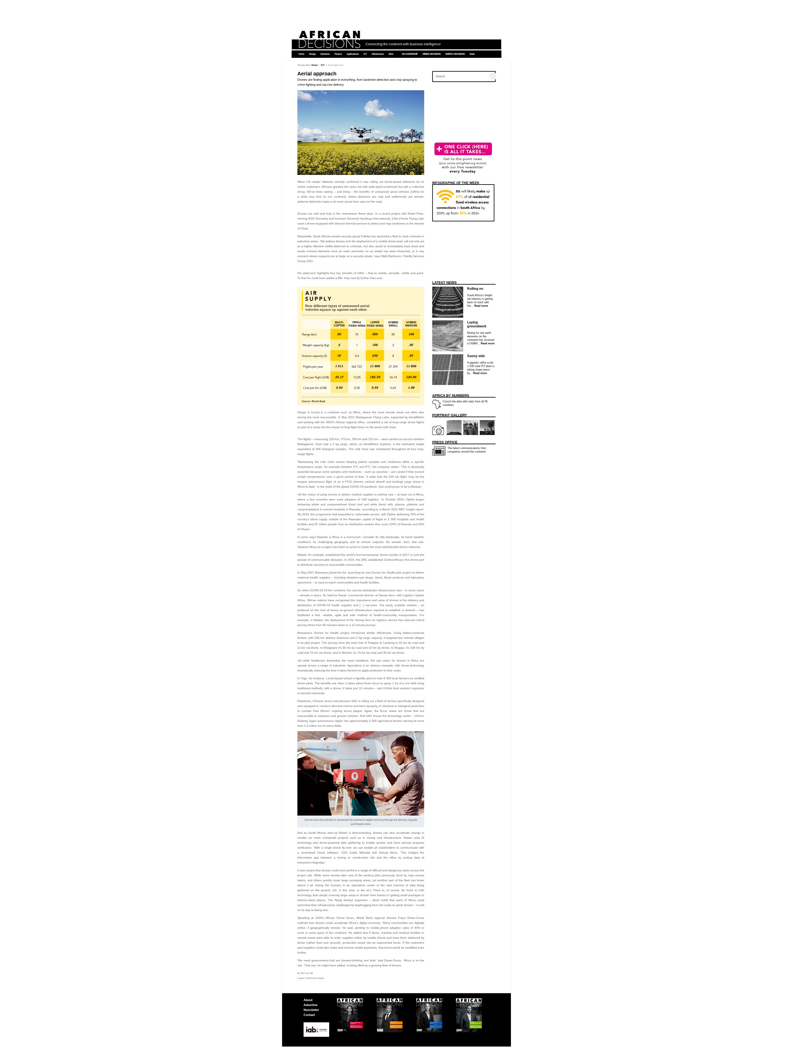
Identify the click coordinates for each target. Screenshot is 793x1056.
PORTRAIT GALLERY (449, 415)
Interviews (325, 54)
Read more (480, 305)
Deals (472, 54)
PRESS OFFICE (444, 442)
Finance (338, 54)
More (391, 54)
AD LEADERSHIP (410, 54)
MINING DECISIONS (431, 54)
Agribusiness (353, 54)
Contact (309, 1015)
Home (301, 54)
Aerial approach (316, 73)
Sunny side (476, 356)
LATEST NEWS (444, 283)
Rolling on (475, 288)
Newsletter (311, 1010)
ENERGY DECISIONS (455, 54)
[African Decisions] (329, 46)
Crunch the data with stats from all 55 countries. (460, 400)
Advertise (310, 1005)
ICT (365, 54)
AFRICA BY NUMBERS (450, 396)
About (308, 1000)
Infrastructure (378, 54)
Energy (312, 54)
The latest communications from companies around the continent (459, 446)
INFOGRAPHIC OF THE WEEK (456, 183)
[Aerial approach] (360, 174)
